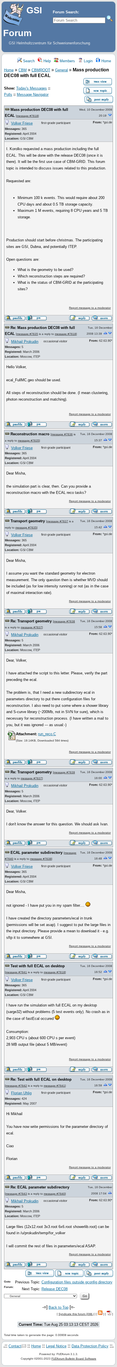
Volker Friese (22, 123)
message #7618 (27, 115)
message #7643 (16, 1193)
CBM (22, 70)
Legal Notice (56, 1346)
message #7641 (16, 972)
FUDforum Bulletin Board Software (73, 1358)
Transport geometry (28, 521)
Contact (15, 1346)
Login (88, 61)
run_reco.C (47, 734)
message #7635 (27, 333)
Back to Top (58, 1307)
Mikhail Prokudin (24, 341)
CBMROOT (41, 70)
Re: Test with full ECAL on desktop (41, 1079)
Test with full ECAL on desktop (38, 966)
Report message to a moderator (90, 307)
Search (28, 61)
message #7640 (54, 1193)
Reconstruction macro (30, 434)
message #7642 (16, 1085)
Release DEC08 (54, 1289)
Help (46, 61)
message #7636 (62, 434)
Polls (8, 94)
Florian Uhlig (21, 1093)
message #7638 (64, 621)
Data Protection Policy (90, 1346)
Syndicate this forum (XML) (76, 1314)
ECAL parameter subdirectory (36, 852)
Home (105, 61)
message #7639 (64, 772)
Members (66, 61)
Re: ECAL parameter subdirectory (40, 1187)
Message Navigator (33, 94)
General (61, 70)
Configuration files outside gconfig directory (76, 1282)
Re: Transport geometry (31, 621)
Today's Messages (31, 88)
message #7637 (57, 521)
